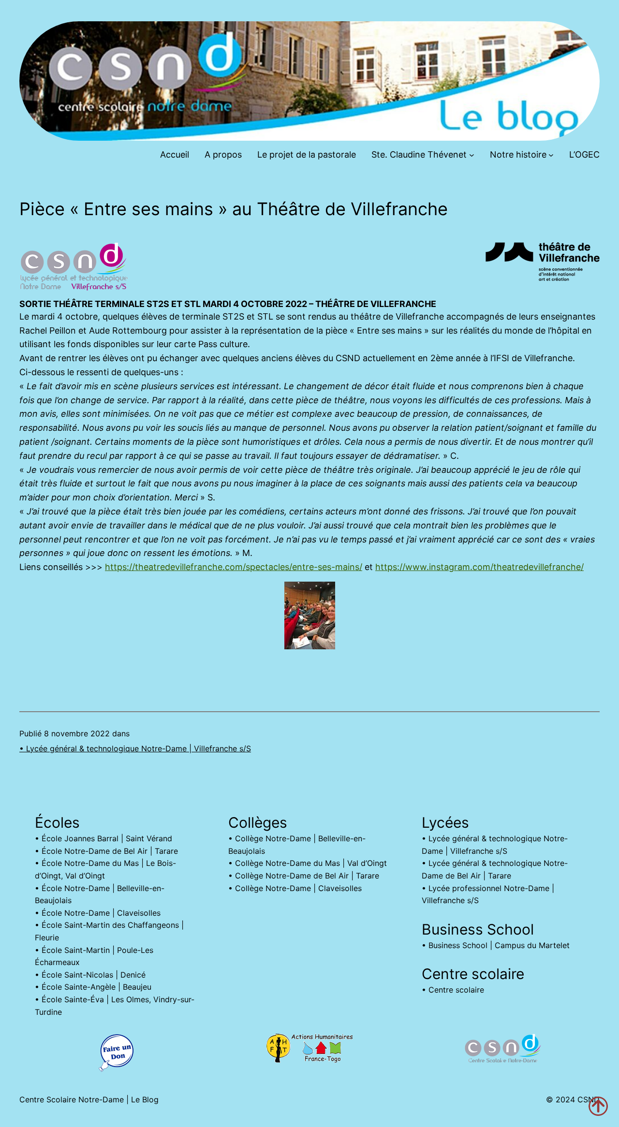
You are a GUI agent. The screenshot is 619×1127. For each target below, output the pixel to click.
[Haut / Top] (598, 1106)
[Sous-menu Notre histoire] (551, 155)
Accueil (174, 154)
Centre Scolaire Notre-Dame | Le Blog (89, 1099)
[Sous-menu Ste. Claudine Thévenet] (471, 155)
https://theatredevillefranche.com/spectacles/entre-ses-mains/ (233, 567)
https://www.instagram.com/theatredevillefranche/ (479, 567)
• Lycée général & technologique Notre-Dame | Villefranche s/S (135, 748)
